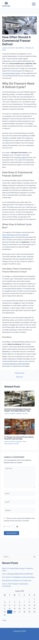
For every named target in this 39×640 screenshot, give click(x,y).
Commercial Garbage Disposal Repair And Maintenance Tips (17, 410)
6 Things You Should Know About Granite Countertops (19, 438)
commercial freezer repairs (11, 73)
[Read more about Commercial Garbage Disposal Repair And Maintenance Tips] (19, 398)
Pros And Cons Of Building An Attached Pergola (18, 577)
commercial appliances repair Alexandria (15, 364)
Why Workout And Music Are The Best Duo (16, 580)
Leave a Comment (8, 48)
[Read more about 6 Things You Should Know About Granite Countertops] (19, 426)
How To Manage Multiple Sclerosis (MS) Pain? (17, 574)
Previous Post (19, 373)
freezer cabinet (21, 157)
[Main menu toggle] (33, 4)
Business (19, 413)
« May (4, 620)
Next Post (19, 377)
